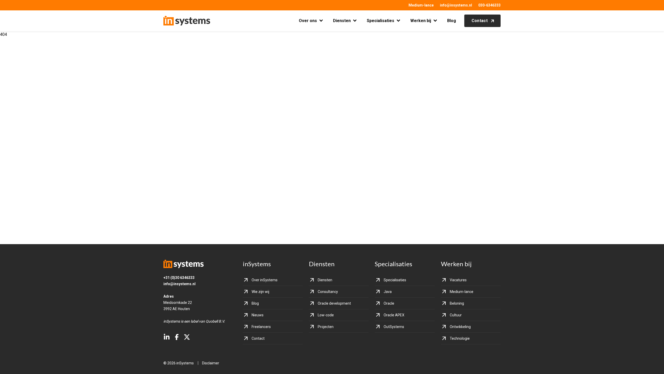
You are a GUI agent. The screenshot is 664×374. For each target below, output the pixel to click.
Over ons (308, 20)
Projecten (326, 327)
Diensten (342, 20)
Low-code (326, 315)
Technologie (460, 338)
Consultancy (328, 292)
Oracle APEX (394, 315)
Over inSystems (265, 280)
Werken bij (420, 20)
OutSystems (394, 327)
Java (388, 292)
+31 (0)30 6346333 (179, 278)
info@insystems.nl (456, 5)
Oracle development (334, 303)
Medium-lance (421, 5)
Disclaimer (210, 363)
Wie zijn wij (260, 292)
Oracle (389, 303)
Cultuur (456, 315)
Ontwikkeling (460, 327)
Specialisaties (380, 20)
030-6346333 (489, 5)
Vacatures (458, 280)
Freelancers (261, 327)
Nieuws (258, 315)
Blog (451, 20)
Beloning (457, 303)
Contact (480, 20)
